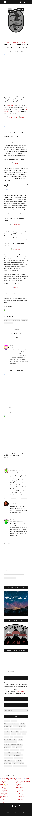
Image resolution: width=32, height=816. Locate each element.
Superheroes (7, 763)
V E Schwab (10, 105)
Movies (15, 739)
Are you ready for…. (9, 411)
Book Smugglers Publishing (11, 723)
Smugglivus (16, 40)
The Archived (15, 111)
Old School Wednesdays (10, 742)
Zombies (24, 765)
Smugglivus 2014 (18, 757)
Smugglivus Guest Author (16, 42)
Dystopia (6, 728)
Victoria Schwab (8, 322)
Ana (17, 337)
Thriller (15, 763)
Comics (22, 723)
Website (5, 571)
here (5, 109)
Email (5, 565)
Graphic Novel (15, 731)
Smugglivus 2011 (8, 755)
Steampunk (19, 760)
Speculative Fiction (9, 760)
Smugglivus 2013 (14, 94)
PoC (13, 747)
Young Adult (17, 765)
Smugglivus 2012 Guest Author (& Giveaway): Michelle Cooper (13, 454)
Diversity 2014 (22, 726)
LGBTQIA (6, 736)
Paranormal (7, 747)
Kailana (12, 519)
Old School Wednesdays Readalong (13, 744)
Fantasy (20, 728)
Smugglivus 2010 (16, 752)
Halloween (24, 731)
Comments (16, 329)
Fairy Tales (13, 728)
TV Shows (21, 763)
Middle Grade (7, 739)
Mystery (20, 739)
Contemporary (8, 726)
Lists (11, 736)
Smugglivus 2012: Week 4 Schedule (14, 406)
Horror (13, 734)
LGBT (24, 734)
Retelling (18, 747)
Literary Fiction (18, 736)
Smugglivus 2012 (18, 755)
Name (5, 559)
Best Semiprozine (21, 691)
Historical (7, 734)
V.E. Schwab (24, 320)
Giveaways (7, 731)
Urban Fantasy (8, 765)
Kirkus (19, 734)
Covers (15, 726)
